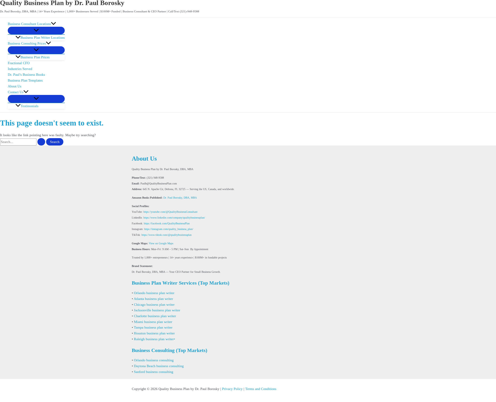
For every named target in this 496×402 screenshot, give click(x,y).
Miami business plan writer (153, 322)
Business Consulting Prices (27, 43)
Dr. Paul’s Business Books (26, 75)
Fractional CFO (19, 63)
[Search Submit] (41, 141)
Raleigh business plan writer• (154, 339)
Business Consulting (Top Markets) (169, 350)
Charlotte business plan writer (155, 316)
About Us (14, 86)
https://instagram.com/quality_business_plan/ (168, 229)
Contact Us (15, 92)
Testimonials (29, 106)
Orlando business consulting (154, 360)
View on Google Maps (161, 243)
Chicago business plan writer (154, 304)
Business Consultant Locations (29, 24)
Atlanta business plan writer (153, 299)
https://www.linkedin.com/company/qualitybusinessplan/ (174, 217)
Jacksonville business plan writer (157, 310)
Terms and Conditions (260, 389)
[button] (53, 24)
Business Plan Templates (25, 80)
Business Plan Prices (35, 57)
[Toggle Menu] (36, 30)
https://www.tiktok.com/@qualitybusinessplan (166, 234)
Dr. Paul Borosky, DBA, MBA (180, 197)
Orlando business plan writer (154, 293)
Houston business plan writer (154, 333)
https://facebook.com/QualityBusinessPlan (167, 223)
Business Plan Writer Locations (43, 38)
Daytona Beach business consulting (159, 366)
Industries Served (20, 69)
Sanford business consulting (153, 372)
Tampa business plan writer (153, 327)
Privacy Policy (232, 389)
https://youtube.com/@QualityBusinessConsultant (170, 211)
